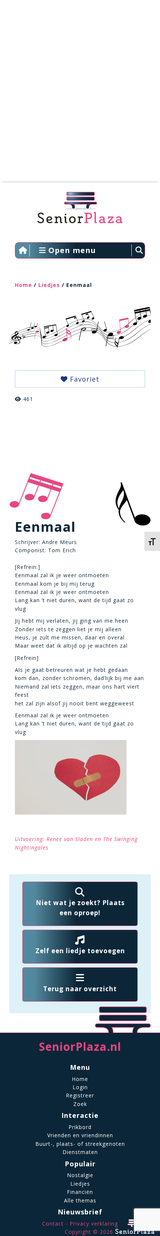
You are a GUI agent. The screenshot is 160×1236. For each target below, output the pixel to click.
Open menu (71, 250)
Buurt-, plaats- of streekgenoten (80, 1143)
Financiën (80, 1191)
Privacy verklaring (94, 1223)
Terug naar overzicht (80, 988)
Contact (53, 1223)
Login (80, 1087)
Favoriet (83, 378)
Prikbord (80, 1127)
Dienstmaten (80, 1152)
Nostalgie (80, 1175)
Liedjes (49, 284)
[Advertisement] (80, 95)
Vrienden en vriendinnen (80, 1135)
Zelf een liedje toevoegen (80, 950)
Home (23, 284)
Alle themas (80, 1200)
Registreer (80, 1095)
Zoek (80, 1103)
